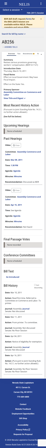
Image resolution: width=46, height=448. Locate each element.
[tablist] (23, 215)
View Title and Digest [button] (14, 98)
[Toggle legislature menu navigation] (40, 3)
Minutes (18, 176)
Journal (26, 308)
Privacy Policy (22, 430)
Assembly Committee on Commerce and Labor (22, 93)
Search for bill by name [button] (13, 34)
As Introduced (12, 277)
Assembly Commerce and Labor (23, 153)
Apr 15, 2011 (16, 205)
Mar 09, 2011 (16, 160)
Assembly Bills (10, 47)
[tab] (11, 54)
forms (29, 19)
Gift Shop (23, 418)
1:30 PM (14, 165)
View (17, 145)
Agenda (16, 171)
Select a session (11, 9)
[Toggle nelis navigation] (6, 3)
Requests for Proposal (23, 434)
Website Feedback (23, 409)
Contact (23, 404)
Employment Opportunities (23, 414)
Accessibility (23, 425)
